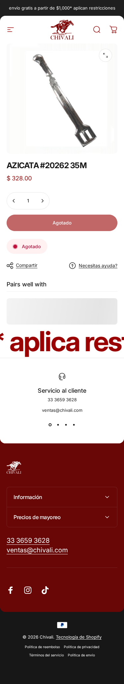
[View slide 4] (74, 425)
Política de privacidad (81, 647)
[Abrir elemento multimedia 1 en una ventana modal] (105, 55)
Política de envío (81, 655)
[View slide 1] (50, 425)
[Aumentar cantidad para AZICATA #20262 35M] (42, 201)
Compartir (26, 265)
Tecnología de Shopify (79, 637)
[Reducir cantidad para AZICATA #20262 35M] (14, 201)
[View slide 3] (66, 425)
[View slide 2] (58, 425)
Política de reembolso (42, 647)
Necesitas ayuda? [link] (98, 265)
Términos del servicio (46, 655)
